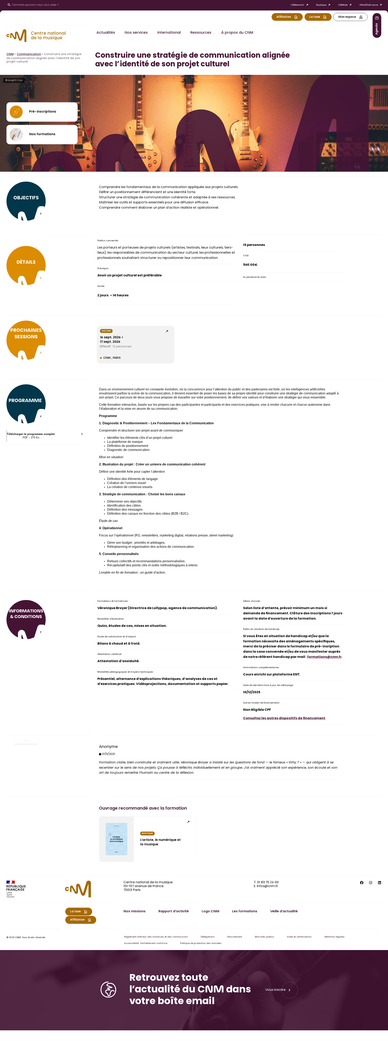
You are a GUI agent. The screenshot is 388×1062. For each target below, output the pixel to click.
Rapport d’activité (173, 911)
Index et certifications (299, 937)
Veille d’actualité (284, 911)
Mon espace (347, 17)
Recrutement (234, 937)
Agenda (376, 28)
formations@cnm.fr (324, 657)
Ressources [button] (200, 33)
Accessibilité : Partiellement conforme (145, 943)
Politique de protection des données (200, 943)
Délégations (208, 937)
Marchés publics (264, 937)
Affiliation (283, 17)
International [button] (169, 33)
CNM (10, 54)
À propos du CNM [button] (237, 33)
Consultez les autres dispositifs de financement (284, 718)
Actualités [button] (105, 33)
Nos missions (134, 911)
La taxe (314, 17)
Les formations (244, 911)
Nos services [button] (136, 33)
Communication (29, 54)
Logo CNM (210, 911)
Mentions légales (335, 937)
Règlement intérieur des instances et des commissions (156, 937)
